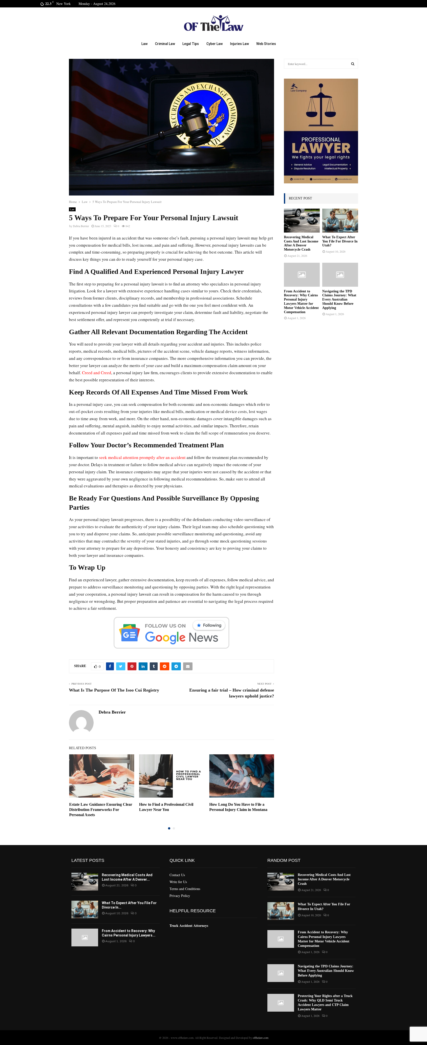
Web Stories (266, 44)
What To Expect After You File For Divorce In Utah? (340, 241)
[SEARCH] (352, 64)
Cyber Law (214, 44)
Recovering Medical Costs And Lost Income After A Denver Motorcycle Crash (301, 243)
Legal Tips (190, 44)
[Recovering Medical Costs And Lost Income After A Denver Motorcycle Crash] (302, 221)
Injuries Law (239, 44)
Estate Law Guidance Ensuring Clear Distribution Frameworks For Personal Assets (100, 809)
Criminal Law (165, 44)
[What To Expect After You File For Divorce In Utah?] (340, 221)
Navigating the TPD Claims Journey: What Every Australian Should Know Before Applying (339, 299)
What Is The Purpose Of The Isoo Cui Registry (114, 690)
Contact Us (177, 875)
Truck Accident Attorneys (189, 925)
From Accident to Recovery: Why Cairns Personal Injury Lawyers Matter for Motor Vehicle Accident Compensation (301, 301)
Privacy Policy (180, 895)
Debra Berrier (81, 226)
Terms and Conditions (185, 888)
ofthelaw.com (260, 1038)
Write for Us (178, 881)
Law (144, 44)
